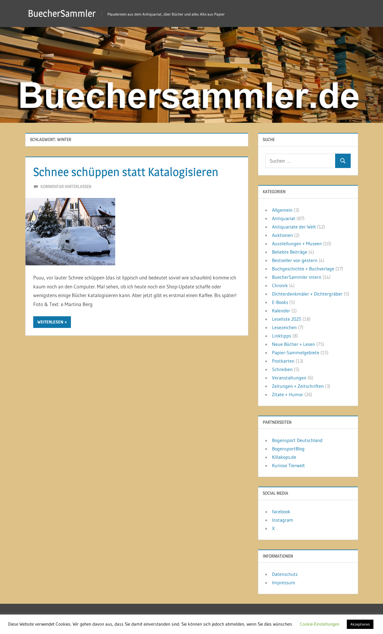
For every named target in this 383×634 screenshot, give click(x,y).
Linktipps (281, 336)
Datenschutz (285, 574)
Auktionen (282, 235)
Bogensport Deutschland (297, 440)
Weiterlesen (50, 322)
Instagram (282, 520)
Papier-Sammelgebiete (295, 352)
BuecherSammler (62, 13)
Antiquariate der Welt (294, 227)
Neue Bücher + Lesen (293, 344)
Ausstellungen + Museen (297, 243)
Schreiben (282, 369)
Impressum (283, 582)
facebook (281, 512)
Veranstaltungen (289, 378)
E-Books (280, 302)
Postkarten (283, 361)
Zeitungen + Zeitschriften (298, 386)
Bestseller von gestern (294, 260)
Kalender (281, 311)
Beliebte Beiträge (289, 252)
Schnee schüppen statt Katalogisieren (125, 171)
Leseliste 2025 (286, 319)
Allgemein (282, 210)
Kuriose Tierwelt (288, 465)
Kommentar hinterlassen (65, 186)
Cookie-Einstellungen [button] (319, 624)
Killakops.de (284, 457)
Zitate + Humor (287, 394)
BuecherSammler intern (296, 277)
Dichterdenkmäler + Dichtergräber (307, 294)
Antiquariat (283, 218)
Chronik (280, 285)
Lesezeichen (284, 327)
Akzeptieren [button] (360, 624)
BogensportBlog (288, 449)
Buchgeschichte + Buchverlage (303, 269)
